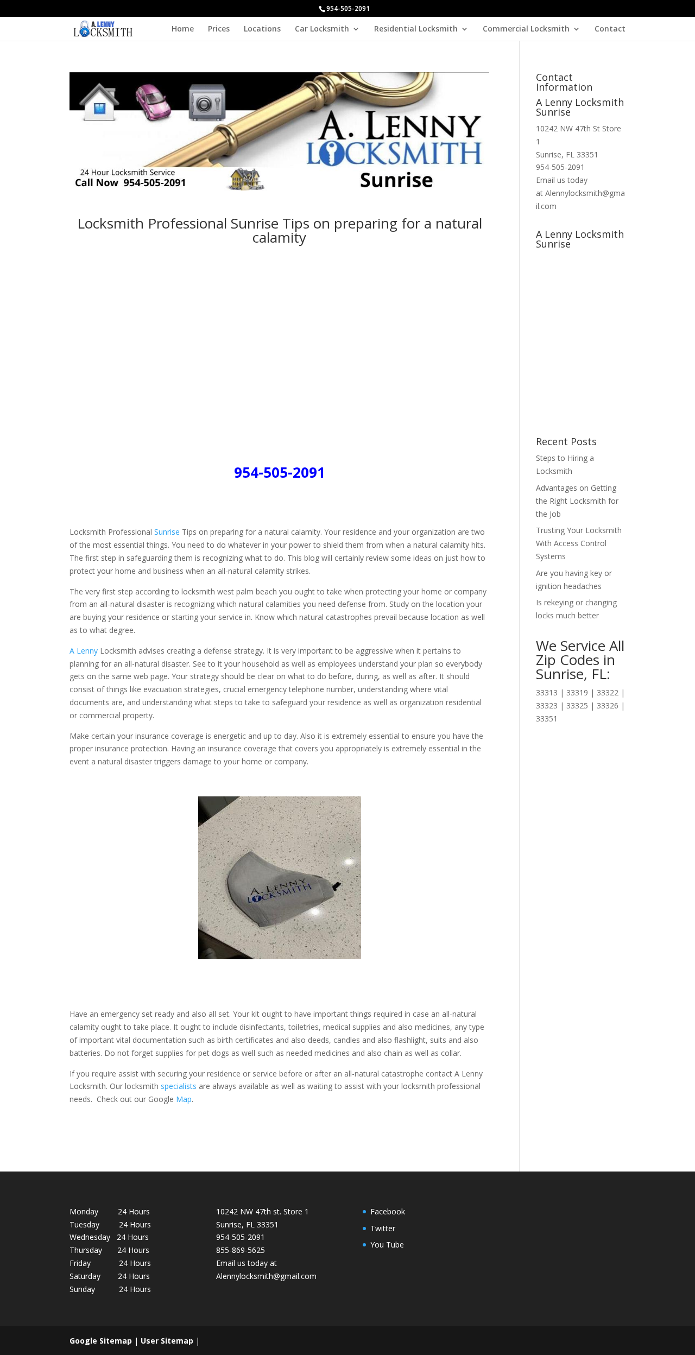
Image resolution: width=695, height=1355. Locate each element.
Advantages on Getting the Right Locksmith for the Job (577, 501)
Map (184, 1099)
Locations (262, 29)
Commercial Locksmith (526, 29)
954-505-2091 (560, 167)
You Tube (387, 1244)
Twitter (382, 1228)
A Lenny (84, 650)
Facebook (387, 1211)
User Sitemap (167, 1340)
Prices (219, 29)
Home (183, 29)
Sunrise (167, 532)
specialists (178, 1086)
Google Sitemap (101, 1340)
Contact (610, 29)
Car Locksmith (322, 29)
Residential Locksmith (416, 29)
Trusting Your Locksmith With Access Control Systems (579, 543)
